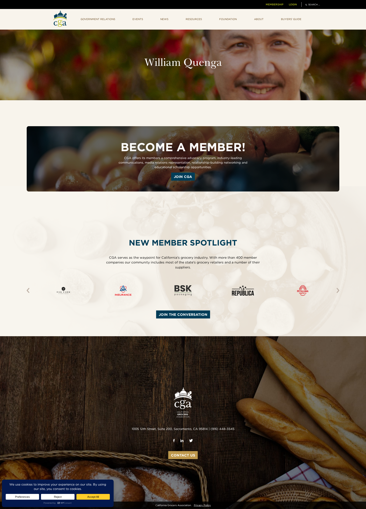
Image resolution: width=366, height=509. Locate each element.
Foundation (228, 19)
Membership (274, 4)
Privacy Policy (202, 505)
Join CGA (183, 177)
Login (293, 4)
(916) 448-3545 (222, 429)
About (259, 19)
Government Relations (98, 19)
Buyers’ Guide (291, 19)
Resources (194, 19)
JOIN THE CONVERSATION (183, 314)
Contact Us (183, 455)
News (164, 19)
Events (137, 19)
